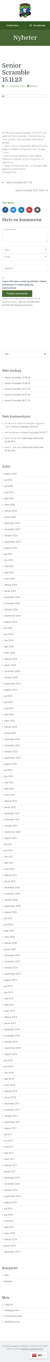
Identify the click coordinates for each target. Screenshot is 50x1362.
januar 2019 (10, 1023)
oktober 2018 (11, 1041)
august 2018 (10, 1054)
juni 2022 (8, 776)
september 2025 (12, 541)
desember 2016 (12, 1177)
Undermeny (12, 25)
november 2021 (12, 819)
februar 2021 (10, 875)
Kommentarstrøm (13, 1316)
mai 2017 (8, 1146)
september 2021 (12, 831)
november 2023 (12, 671)
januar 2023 (10, 733)
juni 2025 (8, 560)
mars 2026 (9, 504)
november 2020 (12, 893)
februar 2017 (10, 1165)
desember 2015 (12, 1251)
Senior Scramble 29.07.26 (17, 389)
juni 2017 (8, 1140)
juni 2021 (8, 850)
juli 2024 (8, 628)
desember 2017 (12, 1103)
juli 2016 (8, 1208)
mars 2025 (9, 578)
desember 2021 (12, 813)
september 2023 (12, 683)
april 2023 (9, 714)
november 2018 (12, 1035)
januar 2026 (10, 517)
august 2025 (10, 547)
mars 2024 (9, 652)
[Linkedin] (22, 209)
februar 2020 (10, 943)
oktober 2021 (11, 825)
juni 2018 (8, 1066)
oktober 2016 (11, 1190)
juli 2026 (8, 480)
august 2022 (10, 764)
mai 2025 (8, 566)
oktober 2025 (11, 535)
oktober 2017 (11, 1116)
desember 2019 (12, 955)
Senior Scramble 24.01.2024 (30, 190)
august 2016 (10, 1202)
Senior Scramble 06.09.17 (35, 432)
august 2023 (10, 689)
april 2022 (9, 788)
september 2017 (12, 1122)
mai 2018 (8, 1072)
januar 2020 (10, 949)
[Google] (30, 209)
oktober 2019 (11, 967)
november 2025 (12, 529)
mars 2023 (9, 720)
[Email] (38, 209)
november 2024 (12, 603)
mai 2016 (8, 1221)
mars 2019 (9, 1010)
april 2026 (9, 498)
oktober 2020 (11, 899)
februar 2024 (10, 659)
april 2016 (9, 1227)
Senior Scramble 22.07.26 (17, 394)
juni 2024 (8, 634)
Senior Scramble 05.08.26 (17, 383)
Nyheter (33, 86)
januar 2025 (10, 591)
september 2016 (12, 1196)
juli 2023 (8, 696)
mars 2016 (9, 1233)
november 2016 (12, 1183)
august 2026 (10, 473)
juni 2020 (8, 924)
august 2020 (10, 912)
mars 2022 (9, 794)
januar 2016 (10, 1245)
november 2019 (12, 961)
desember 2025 (12, 523)
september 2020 (12, 906)
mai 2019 (8, 998)
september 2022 (12, 757)
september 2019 (12, 973)
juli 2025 (8, 554)
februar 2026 (10, 510)
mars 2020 (9, 936)
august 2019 (10, 980)
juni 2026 (8, 486)
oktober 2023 (11, 677)
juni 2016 (8, 1214)
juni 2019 (8, 992)
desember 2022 (12, 739)
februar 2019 (10, 1017)
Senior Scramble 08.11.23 (19, 182)
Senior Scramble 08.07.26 (17, 400)
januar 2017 (10, 1171)
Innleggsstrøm (11, 1310)
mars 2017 (9, 1159)
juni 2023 (8, 702)
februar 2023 (10, 726)
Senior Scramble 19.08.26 (17, 377)
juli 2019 (8, 986)
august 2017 (10, 1128)
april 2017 (9, 1153)
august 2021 (10, 838)
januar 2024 (10, 665)
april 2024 (9, 646)
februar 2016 (10, 1239)
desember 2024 (12, 597)
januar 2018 (10, 1097)
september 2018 (12, 1048)
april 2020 (9, 930)
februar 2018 (10, 1091)
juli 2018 (8, 1060)
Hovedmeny (38, 25)
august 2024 (10, 621)
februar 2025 (10, 584)
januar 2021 (10, 881)
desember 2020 (12, 887)
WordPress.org (12, 1321)
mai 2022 (8, 782)
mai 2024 (8, 640)
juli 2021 (8, 844)
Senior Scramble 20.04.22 (25, 426)
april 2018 (9, 1078)
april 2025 (9, 572)
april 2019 (9, 1004)
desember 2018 (12, 1029)
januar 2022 (10, 807)
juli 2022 (8, 770)
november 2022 (12, 745)
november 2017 (12, 1109)
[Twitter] (14, 209)
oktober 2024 (11, 609)
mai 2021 (8, 856)
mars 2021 (9, 869)
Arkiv (6, 1275)
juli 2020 (8, 918)
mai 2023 (8, 708)
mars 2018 (9, 1085)
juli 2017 (8, 1134)
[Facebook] (6, 209)
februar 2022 (10, 801)
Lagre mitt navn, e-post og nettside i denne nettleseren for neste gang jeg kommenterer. (24, 284)
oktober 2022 (11, 751)
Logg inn (8, 1304)
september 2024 (12, 615)
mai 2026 (8, 492)
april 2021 (9, 862)
